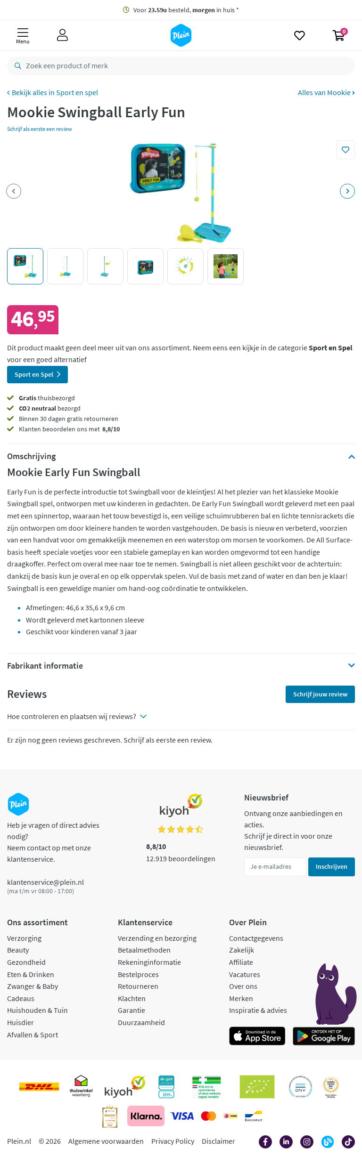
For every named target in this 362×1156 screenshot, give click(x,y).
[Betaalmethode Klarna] (146, 1116)
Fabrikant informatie (45, 666)
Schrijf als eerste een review (39, 128)
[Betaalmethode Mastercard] (208, 1116)
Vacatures (244, 974)
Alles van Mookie (325, 92)
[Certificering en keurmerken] (257, 1087)
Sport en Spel (34, 374)
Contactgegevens (256, 938)
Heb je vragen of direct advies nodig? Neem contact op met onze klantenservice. (53, 842)
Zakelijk (241, 949)
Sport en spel (77, 92)
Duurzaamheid (141, 1022)
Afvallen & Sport (32, 1034)
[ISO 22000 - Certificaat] (300, 1087)
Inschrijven (331, 866)
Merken (241, 998)
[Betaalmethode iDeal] (230, 1116)
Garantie (131, 1010)
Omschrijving (31, 456)
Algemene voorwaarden (106, 1141)
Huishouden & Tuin (37, 1010)
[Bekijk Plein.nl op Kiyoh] (125, 1087)
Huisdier (20, 1022)
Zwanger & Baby (32, 986)
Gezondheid (26, 962)
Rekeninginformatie (149, 962)
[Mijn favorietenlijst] (299, 35)
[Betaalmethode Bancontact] (253, 1116)
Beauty (18, 949)
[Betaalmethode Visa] (182, 1116)
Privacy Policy (172, 1141)
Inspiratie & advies (258, 1010)
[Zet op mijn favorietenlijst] (345, 149)
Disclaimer (218, 1141)
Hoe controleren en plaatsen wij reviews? (71, 716)
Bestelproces (138, 974)
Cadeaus (20, 998)
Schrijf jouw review (320, 694)
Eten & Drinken (30, 974)
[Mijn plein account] (62, 35)
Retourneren (138, 986)
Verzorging (24, 938)
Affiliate (241, 962)
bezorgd (50, 408)
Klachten (132, 998)
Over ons (243, 986)
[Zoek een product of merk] (16, 66)
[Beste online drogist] (331, 1087)
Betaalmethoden (144, 949)
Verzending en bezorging (157, 938)
